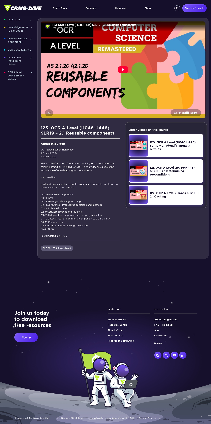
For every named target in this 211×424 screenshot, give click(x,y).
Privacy (142, 418)
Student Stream (117, 319)
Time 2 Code (115, 330)
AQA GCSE (14, 19)
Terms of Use (154, 418)
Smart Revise (115, 335)
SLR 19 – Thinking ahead (57, 248)
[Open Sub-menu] (31, 20)
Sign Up (26, 337)
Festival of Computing (121, 340)
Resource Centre (117, 324)
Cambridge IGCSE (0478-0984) (18, 29)
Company (91, 8)
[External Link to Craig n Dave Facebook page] (157, 355)
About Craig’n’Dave (165, 319)
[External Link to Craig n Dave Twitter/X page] (166, 355)
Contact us (160, 335)
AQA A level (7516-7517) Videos (15, 61)
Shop (148, 8)
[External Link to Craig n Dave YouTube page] (174, 355)
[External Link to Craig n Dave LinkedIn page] (182, 355)
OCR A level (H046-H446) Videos (16, 76)
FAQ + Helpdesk (163, 324)
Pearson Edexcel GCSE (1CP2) (17, 40)
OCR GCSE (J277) (18, 49)
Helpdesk (120, 8)
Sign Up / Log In (194, 8)
